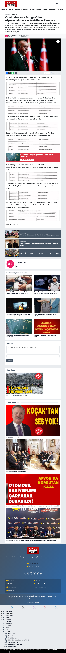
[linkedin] (56, 607)
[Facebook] (25, 573)
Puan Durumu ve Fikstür (42, 584)
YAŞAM (18, 598)
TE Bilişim (37, 602)
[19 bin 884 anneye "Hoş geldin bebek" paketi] (47, 305)
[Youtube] (37, 573)
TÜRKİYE (60, 10)
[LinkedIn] (34, 573)
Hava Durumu (39, 580)
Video (7, 617)
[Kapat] (65, 650)
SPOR (45, 10)
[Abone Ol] (55, 73)
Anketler (8, 625)
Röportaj (8, 623)
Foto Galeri (9, 615)
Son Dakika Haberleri (40, 587)
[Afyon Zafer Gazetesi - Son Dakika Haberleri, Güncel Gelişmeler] (11, 4)
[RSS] (40, 573)
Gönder (10, 360)
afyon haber (24, 598)
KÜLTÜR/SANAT (11, 598)
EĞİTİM (25, 10)
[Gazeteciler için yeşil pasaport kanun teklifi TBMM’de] (19, 326)
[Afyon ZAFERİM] (10, 264)
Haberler (7, 14)
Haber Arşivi (11, 590)
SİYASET (38, 10)
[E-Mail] (17, 266)
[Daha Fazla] (16, 73)
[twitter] (23, 607)
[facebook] (12, 607)
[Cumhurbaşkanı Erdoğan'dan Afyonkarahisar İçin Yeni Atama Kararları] (33, 54)
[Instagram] (31, 573)
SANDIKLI (26, 596)
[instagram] (34, 607)
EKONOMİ (18, 10)
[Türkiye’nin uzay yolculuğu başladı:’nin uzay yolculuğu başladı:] (19, 305)
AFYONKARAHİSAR (7, 10)
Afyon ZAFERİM (21, 262)
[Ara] (57, 4)
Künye (7, 627)
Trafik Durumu (11, 584)
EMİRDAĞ (37, 596)
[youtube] (45, 607)
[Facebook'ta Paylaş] (7, 73)
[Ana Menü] (59, 4)
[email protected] (34, 563)
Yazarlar (8, 619)
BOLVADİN (31, 596)
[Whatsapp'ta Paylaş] (12, 73)
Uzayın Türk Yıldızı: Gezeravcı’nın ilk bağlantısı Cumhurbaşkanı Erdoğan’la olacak (45, 293)
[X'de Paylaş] (9, 73)
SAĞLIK (32, 10)
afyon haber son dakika (53, 598)
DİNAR (21, 596)
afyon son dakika (32, 598)
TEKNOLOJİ (52, 10)
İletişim (7, 630)
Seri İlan (8, 621)
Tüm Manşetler (12, 587)
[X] (28, 573)
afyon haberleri (42, 598)
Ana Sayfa (8, 611)
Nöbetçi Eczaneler (13, 580)
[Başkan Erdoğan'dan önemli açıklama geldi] (47, 326)
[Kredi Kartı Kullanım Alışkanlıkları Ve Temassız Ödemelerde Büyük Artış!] (19, 283)
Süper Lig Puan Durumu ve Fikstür (19, 640)
